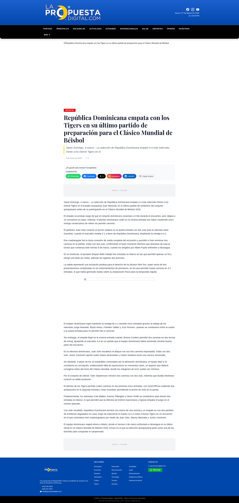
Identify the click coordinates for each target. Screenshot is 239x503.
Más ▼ (47, 35)
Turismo (114, 480)
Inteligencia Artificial (135, 477)
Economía (111, 29)
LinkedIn (131, 176)
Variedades (98, 477)
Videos (96, 484)
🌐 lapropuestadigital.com (157, 466)
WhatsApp (75, 176)
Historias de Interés (135, 480)
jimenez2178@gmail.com (132, 501)
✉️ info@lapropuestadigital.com (50, 491)
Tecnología (115, 477)
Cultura (96, 480)
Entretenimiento (134, 473)
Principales (63, 29)
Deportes (158, 29)
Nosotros (184, 29)
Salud (145, 29)
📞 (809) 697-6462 (46, 489)
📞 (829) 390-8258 (46, 486)
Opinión (171, 29)
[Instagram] (192, 9)
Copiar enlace (147, 176)
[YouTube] (197, 9)
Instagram (116, 176)
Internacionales (129, 29)
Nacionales (79, 29)
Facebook (91, 176)
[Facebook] (187, 9)
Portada (47, 29)
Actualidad (95, 29)
